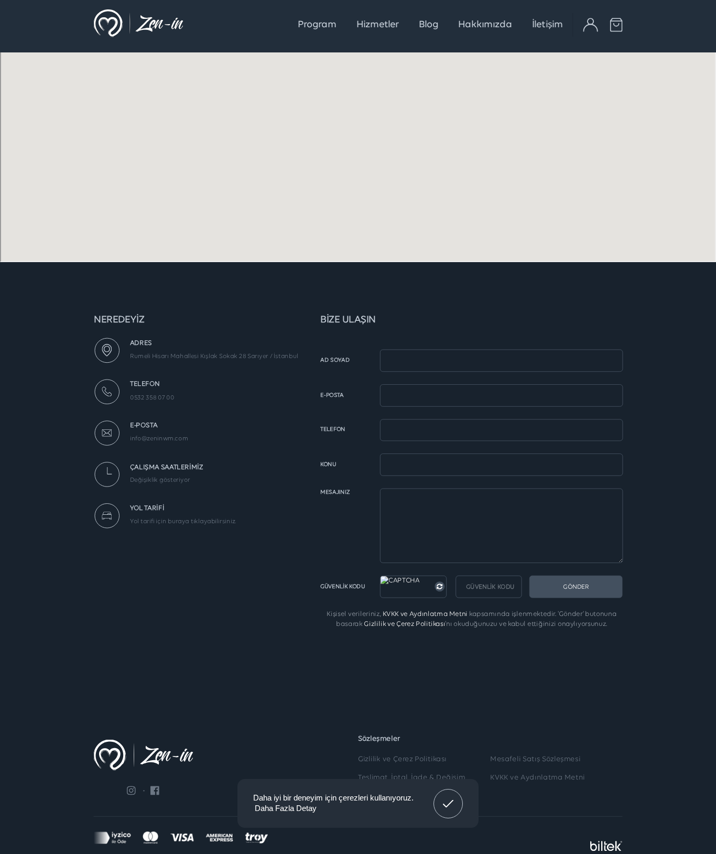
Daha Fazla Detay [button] (286, 808)
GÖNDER (576, 586)
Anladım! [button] (448, 796)
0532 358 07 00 (152, 397)
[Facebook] (151, 791)
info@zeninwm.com (159, 439)
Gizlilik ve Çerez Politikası (404, 624)
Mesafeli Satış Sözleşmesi (535, 759)
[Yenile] (439, 586)
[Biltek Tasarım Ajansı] (606, 838)
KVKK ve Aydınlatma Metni (424, 614)
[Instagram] (131, 791)
